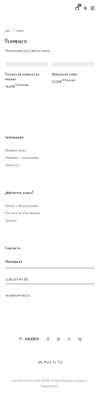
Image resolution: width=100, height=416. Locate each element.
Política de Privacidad (22, 212)
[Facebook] (48, 339)
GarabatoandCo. (50, 386)
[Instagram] (58, 339)
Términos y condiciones (22, 157)
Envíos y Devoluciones (21, 205)
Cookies (11, 220)
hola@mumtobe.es (17, 295)
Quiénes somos (15, 150)
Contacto (12, 164)
